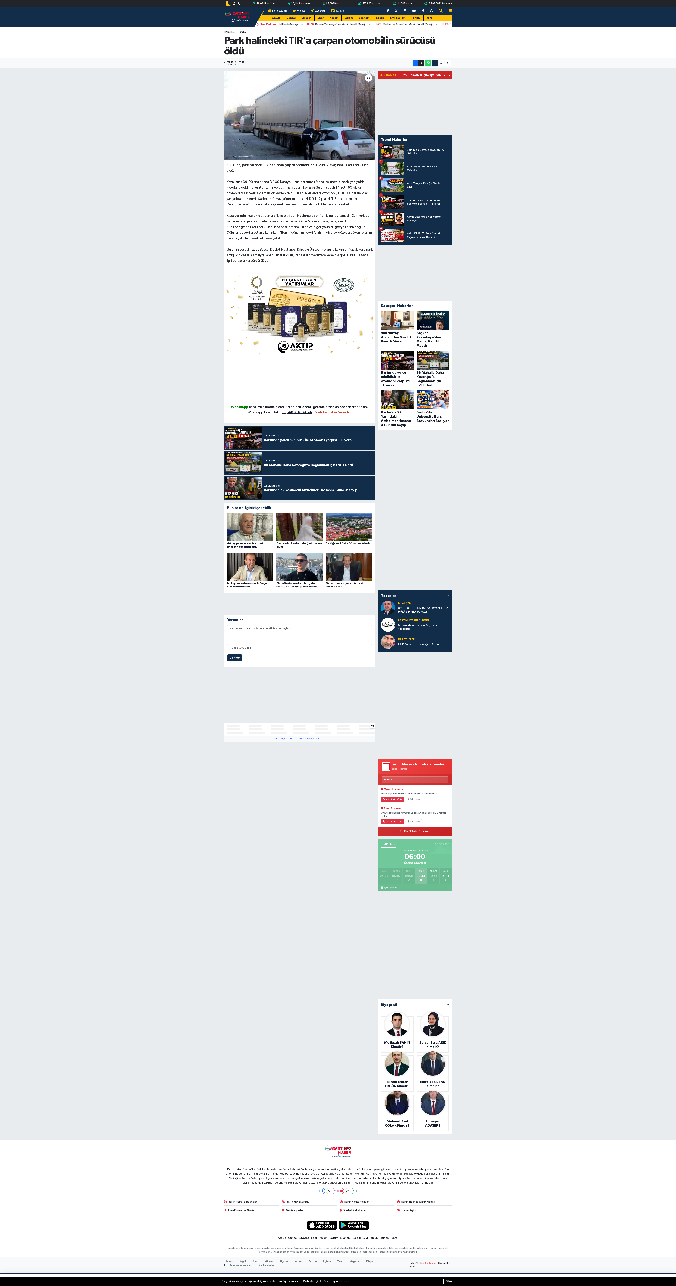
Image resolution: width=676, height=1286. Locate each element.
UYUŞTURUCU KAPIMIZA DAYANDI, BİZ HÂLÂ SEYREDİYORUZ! (423, 610)
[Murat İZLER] (388, 641)
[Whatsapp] (354, 1191)
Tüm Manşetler (294, 1210)
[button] (445, 75)
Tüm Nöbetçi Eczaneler (417, 831)
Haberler (229, 32)
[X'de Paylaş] (421, 63)
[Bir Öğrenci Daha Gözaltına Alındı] (349, 527)
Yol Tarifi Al (415, 799)
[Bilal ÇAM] (388, 607)
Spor (321, 18)
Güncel (291, 18)
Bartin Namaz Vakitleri (356, 1201)
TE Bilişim (430, 1263)
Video (301, 11)
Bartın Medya (266, 1265)
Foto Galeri (279, 11)
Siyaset (306, 18)
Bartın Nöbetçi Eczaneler (243, 1201)
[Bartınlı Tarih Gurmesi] (388, 624)
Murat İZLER (406, 639)
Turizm (415, 18)
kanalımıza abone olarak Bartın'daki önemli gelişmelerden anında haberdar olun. (308, 407)
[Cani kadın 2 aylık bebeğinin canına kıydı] (299, 527)
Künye (340, 11)
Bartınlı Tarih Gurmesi (414, 620)
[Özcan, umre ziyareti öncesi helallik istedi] (349, 566)
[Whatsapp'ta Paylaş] (428, 63)
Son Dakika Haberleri (355, 1210)
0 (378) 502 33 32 (394, 822)
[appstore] (322, 1225)
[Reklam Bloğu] (299, 313)
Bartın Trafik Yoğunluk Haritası (418, 1201)
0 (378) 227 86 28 (394, 799)
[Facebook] (322, 1191)
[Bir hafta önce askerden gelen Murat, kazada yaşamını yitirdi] (299, 566)
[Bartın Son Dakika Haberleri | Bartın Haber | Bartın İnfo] (237, 17)
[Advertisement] (299, 379)
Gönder (235, 657)
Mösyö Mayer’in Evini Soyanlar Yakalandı (417, 627)
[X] (328, 1191)
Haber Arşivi (409, 1210)
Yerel (430, 18)
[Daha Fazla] (435, 63)
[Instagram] (335, 1191)
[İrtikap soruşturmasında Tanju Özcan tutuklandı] (250, 566)
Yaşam (334, 18)
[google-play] (354, 1225)
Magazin (355, 1261)
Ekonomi (364, 18)
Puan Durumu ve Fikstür (241, 1210)
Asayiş (276, 18)
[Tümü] (447, 595)
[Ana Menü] (449, 11)
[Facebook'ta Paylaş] (415, 63)
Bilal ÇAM (405, 603)
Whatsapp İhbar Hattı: (280, 412)
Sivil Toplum (397, 18)
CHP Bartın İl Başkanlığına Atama (419, 644)
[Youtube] (341, 1191)
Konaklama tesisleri (240, 1265)
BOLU (243, 32)
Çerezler (345, 1281)
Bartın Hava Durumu (298, 1201)
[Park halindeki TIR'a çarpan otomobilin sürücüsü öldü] (299, 115)
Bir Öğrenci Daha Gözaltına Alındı (348, 543)
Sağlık (380, 18)
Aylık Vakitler (390, 887)
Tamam (448, 1281)
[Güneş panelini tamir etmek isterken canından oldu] (250, 527)
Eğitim (349, 18)
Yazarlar (320, 11)
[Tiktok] (347, 1191)
